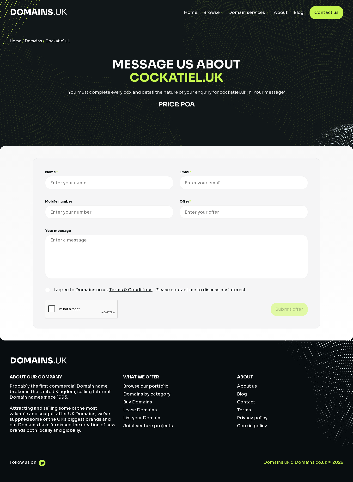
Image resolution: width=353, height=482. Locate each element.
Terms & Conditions (130, 289)
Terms (244, 410)
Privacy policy (252, 417)
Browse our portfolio (146, 386)
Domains (33, 40)
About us (247, 386)
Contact (246, 402)
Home (190, 12)
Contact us (326, 12)
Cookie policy (252, 425)
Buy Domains (137, 402)
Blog (299, 12)
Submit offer (289, 309)
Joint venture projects (148, 425)
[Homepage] (39, 12)
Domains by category (146, 394)
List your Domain (141, 417)
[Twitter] (41, 464)
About (281, 12)
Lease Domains (140, 410)
